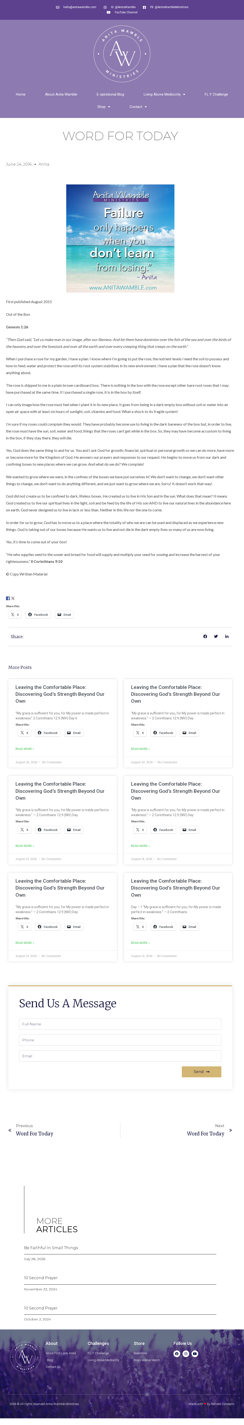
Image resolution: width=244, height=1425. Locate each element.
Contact (136, 107)
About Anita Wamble (61, 94)
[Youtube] (195, 1353)
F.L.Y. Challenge (216, 94)
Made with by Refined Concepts (211, 1404)
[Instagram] (186, 1353)
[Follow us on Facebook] (8, 598)
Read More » (24, 749)
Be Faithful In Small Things (51, 1248)
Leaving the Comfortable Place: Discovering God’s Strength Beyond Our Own (60, 694)
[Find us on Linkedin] (18, 598)
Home (20, 94)
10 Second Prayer (41, 1278)
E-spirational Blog (110, 94)
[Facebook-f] (176, 1353)
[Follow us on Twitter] (13, 598)
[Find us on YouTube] (28, 598)
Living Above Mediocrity (162, 94)
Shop (101, 107)
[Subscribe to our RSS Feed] (23, 598)
